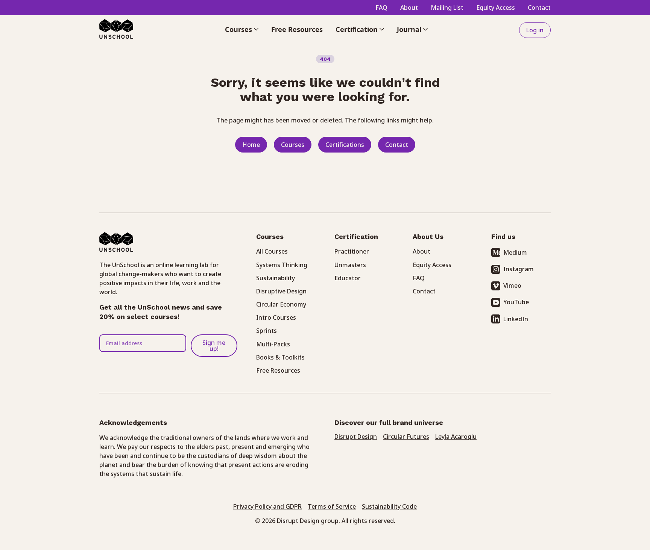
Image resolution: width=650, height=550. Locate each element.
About (409, 7)
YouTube (516, 302)
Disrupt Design (355, 436)
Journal (409, 30)
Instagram (518, 269)
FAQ (381, 7)
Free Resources (297, 30)
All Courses (272, 251)
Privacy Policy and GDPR (267, 506)
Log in (535, 30)
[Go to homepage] (116, 30)
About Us (428, 236)
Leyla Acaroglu (456, 436)
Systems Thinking (281, 265)
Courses (238, 30)
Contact (539, 7)
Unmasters (350, 265)
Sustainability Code (389, 506)
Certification (357, 30)
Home (251, 145)
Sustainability (275, 278)
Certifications (344, 145)
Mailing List (447, 7)
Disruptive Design (281, 291)
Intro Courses (276, 317)
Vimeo (512, 285)
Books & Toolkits (280, 357)
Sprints (266, 330)
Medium (515, 252)
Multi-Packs (273, 344)
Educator (347, 278)
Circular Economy (281, 304)
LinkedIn (515, 319)
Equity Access (495, 7)
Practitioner (351, 251)
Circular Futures (406, 436)
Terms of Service (332, 506)
